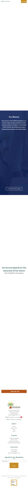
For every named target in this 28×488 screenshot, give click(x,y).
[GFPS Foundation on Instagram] (14, 419)
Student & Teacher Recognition (14, 254)
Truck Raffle (14, 451)
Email (14, 458)
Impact (14, 426)
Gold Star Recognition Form (14, 453)
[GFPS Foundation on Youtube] (21, 416)
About (14, 431)
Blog (14, 429)
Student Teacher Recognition (14, 442)
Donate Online (14, 449)
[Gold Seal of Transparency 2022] (14, 482)
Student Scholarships (14, 215)
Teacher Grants (14, 230)
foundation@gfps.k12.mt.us (14, 386)
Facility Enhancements (14, 239)
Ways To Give (14, 428)
